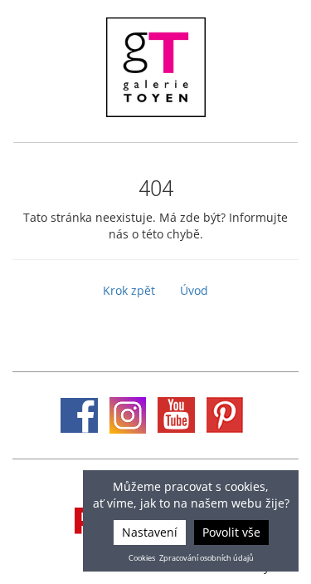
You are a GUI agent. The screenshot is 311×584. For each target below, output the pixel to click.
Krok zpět (129, 290)
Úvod (194, 290)
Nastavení (149, 532)
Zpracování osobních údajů (206, 558)
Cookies (142, 558)
